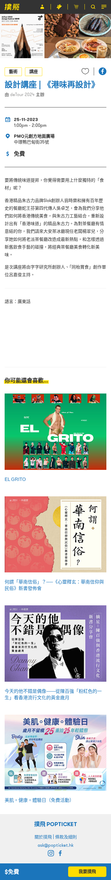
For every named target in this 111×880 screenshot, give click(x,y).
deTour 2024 (22, 94)
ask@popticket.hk (55, 845)
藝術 (13, 71)
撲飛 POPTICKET (55, 824)
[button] (102, 71)
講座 (33, 71)
